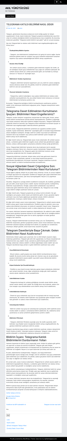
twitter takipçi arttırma (13, 393)
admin (20, 28)
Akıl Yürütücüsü (17, 8)
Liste (8, 420)
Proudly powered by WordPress (20, 439)
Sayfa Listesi (11, 422)
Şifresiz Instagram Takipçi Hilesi (16, 425)
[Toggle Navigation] (56, 2)
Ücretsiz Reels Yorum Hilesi (15, 428)
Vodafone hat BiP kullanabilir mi (16, 404)
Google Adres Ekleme (13, 396)
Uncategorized (12, 398)
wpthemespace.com (50, 439)
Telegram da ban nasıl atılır (52, 404)
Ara (7, 409)
